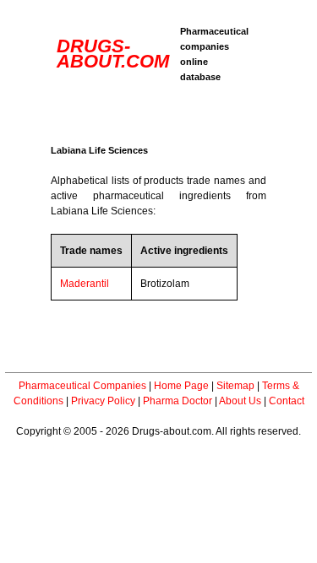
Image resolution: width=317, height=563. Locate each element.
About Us (240, 401)
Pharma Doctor (177, 401)
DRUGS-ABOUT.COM (113, 53)
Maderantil (84, 284)
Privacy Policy (103, 401)
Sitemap (235, 386)
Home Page (181, 386)
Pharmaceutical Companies (82, 386)
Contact (286, 401)
